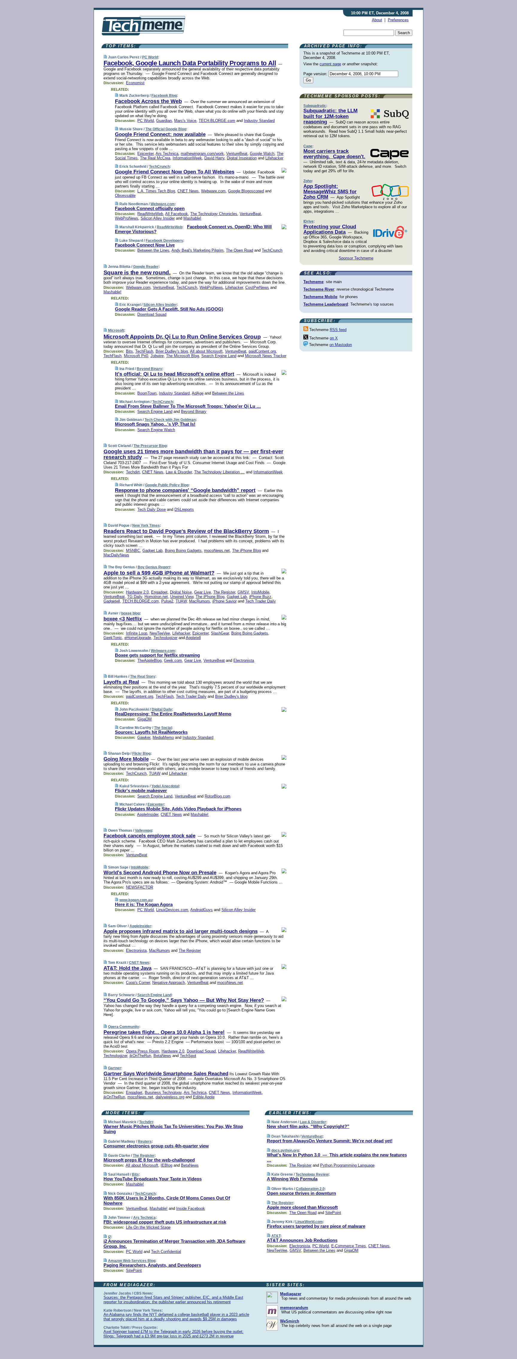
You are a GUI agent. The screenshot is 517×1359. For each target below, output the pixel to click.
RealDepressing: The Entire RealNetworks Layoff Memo (173, 713)
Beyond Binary (149, 369)
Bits (129, 351)
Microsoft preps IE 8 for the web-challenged (149, 1159)
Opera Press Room (142, 1051)
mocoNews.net (217, 550)
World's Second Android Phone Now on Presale (160, 872)
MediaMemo (163, 737)
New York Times (146, 525)
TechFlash (144, 351)
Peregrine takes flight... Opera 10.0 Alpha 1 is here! (164, 1032)
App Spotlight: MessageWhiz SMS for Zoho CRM (330, 191)
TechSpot (188, 1055)
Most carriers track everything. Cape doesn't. (334, 153)
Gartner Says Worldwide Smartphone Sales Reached (166, 1073)
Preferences (398, 20)
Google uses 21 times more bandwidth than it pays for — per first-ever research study (193, 454)
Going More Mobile (126, 759)
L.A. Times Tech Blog (156, 191)
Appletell (193, 637)
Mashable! (192, 218)
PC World (150, 57)
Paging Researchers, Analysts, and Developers (152, 1265)
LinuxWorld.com (309, 1222)
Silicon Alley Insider (158, 218)
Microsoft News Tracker (265, 356)
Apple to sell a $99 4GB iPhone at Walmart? (159, 573)
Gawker (143, 737)
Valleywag (143, 830)
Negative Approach (168, 982)
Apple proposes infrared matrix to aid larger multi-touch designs (181, 931)
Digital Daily (162, 709)
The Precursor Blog (150, 446)
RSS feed (338, 329)
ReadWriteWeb (150, 214)
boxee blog (130, 613)
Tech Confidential (166, 1251)
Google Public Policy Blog (166, 485)
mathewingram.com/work (202, 153)
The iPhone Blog (246, 550)
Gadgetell (112, 601)
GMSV (243, 592)
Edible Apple (204, 1097)
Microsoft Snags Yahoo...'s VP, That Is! (155, 424)
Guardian (164, 120)
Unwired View (181, 596)
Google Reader (146, 266)
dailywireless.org (170, 1097)
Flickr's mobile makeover (141, 790)
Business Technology (163, 1092)
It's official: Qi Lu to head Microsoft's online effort (174, 374)
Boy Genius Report (154, 567)
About (377, 20)
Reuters (145, 1141)
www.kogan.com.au (135, 900)
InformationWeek (187, 158)
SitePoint (134, 1270)
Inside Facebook (190, 1208)
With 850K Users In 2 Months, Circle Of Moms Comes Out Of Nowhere (167, 1200)
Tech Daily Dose (151, 509)
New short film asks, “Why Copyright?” (308, 1126)
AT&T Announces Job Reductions (302, 1240)
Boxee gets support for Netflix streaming (157, 655)
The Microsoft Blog (182, 356)
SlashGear (220, 633)
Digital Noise (181, 592)
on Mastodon (340, 344)
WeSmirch (289, 1321)
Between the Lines (153, 250)
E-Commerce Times (348, 1246)
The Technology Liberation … (219, 472)
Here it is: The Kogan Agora (144, 904)
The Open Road (239, 250)
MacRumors (199, 601)
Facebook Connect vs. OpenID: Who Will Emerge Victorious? (193, 229)
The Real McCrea (155, 158)
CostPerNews (257, 287)
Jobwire (157, 356)
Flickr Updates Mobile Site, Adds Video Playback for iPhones (178, 808)
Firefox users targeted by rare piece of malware (316, 1226)
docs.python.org (285, 1150)
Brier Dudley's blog (172, 351)
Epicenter (145, 153)
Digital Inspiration (242, 158)
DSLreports (184, 509)
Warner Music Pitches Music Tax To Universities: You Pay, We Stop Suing (173, 1129)
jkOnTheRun (140, 1055)
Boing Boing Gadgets (183, 550)
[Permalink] (105, 57)
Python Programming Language (347, 1165)
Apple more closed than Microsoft (302, 1207)
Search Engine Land (218, 356)
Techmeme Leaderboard (325, 304)
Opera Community (123, 1027)
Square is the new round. (137, 272)
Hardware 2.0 (137, 592)
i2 (109, 1237)
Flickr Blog (141, 753)
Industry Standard (259, 120)
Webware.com (213, 191)
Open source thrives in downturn (301, 1193)
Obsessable (125, 195)
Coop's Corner (138, 982)
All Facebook (176, 214)
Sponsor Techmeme (356, 258)
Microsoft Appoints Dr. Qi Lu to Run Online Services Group (182, 336)
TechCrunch (159, 166)
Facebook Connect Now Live (145, 244)
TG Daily (134, 596)
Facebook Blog (164, 95)
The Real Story (142, 676)
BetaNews (162, 1055)
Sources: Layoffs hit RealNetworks (151, 732)
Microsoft (116, 330)
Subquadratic (314, 106)
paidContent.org (262, 351)
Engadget (159, 592)
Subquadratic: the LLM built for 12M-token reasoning (330, 116)
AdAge (197, 393)
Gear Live (202, 592)
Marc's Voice (185, 120)
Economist (135, 83)
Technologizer (165, 637)
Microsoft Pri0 (136, 356)
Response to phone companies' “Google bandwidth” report (185, 490)
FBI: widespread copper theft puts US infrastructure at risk (165, 1221)
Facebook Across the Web (148, 101)
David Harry (214, 158)
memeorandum (294, 1307)
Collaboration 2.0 (310, 1189)
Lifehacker (274, 158)
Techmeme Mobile (320, 297)
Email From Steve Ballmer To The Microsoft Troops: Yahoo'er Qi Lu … (188, 406)
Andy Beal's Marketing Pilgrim (197, 250)
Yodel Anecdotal (165, 786)
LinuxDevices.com (172, 909)
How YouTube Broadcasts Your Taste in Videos (153, 1178)
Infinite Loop (136, 633)
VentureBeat (236, 153)
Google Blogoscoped (246, 191)
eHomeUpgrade (137, 637)
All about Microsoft (206, 351)
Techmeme (313, 282)
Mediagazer (290, 1294)
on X (334, 338)
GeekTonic (113, 637)
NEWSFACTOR (139, 887)
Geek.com (173, 660)
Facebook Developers (164, 240)
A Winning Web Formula (292, 1178)
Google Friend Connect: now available (160, 134)
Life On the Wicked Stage (148, 1227)
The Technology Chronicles (213, 214)
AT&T (275, 1236)
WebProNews (126, 218)
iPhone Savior (224, 601)
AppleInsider (147, 814)
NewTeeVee (160, 633)
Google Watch (262, 153)
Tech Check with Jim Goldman (170, 420)
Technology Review (312, 1174)
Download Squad (151, 314)
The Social (163, 728)
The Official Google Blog (165, 129)
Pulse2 (167, 601)
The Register (224, 592)
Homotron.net (156, 596)
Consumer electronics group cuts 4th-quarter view (156, 1145)
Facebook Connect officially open (150, 208)
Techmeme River (318, 289)
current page (330, 64)
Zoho (307, 181)
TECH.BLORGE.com (217, 120)
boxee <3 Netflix (123, 619)
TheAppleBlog (149, 660)
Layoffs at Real (121, 682)
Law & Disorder (179, 472)
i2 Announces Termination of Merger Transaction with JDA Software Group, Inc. (174, 1244)
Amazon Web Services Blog (131, 1261)
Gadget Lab (152, 550)
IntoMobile (260, 592)
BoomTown (146, 393)
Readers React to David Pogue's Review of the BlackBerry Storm (186, 531)
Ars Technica (167, 153)
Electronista (243, 660)
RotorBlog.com (217, 796)
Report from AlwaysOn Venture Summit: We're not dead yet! (330, 1140)
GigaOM (144, 719)
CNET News (188, 191)
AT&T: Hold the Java (127, 968)
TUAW (181, 601)
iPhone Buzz (260, 596)
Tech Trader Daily (260, 601)
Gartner (114, 1068)
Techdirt (133, 472)
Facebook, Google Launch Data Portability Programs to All (190, 63)
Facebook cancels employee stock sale (149, 836)
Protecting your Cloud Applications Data (329, 229)
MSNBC (133, 550)
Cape (307, 146)
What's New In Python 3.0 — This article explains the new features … (337, 1157)
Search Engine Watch (156, 430)
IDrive (308, 221)
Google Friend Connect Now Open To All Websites (174, 172)
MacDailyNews (116, 555)
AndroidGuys (201, 909)
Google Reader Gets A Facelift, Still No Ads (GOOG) (169, 309)
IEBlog (166, 1165)
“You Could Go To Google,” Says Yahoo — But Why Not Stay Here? (184, 1000)
